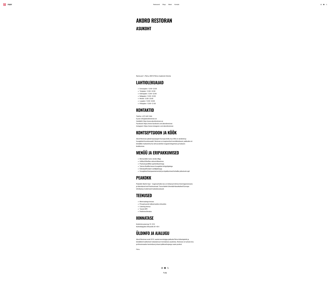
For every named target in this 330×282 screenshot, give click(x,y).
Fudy (10, 5)
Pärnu (138, 249)
